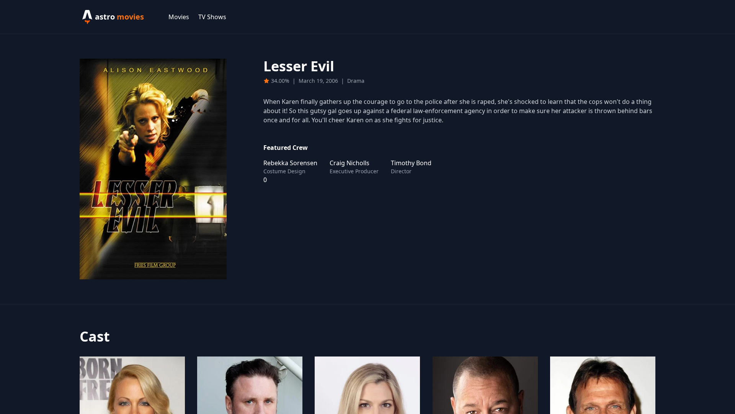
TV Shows (212, 17)
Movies (178, 17)
